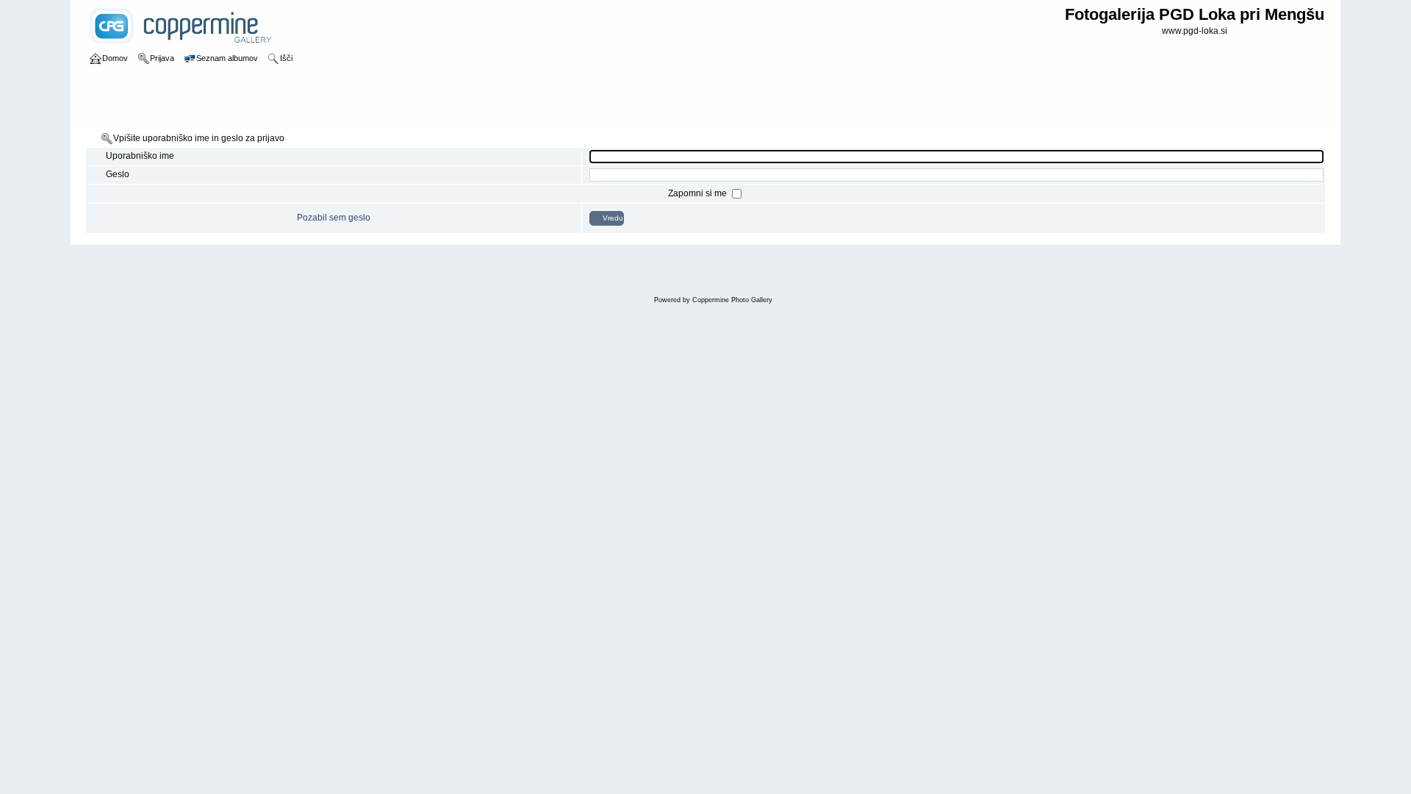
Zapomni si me (698, 193)
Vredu (613, 218)
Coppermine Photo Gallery (732, 300)
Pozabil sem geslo (333, 217)
